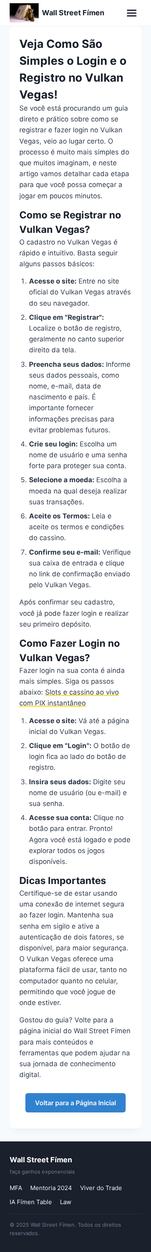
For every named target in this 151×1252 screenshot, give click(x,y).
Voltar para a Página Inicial (75, 1103)
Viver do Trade (101, 1188)
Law (65, 1202)
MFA (16, 1188)
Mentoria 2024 (51, 1188)
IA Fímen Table (31, 1202)
